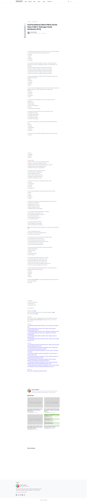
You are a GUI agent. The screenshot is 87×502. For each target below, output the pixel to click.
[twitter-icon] (18, 495)
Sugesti (29, 160)
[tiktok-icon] (24, 495)
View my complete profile (22, 492)
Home (26, 1)
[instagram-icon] (20, 495)
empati (34, 170)
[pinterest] (25, 35)
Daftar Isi (30, 1)
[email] (25, 37)
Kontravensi (30, 111)
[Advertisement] (43, 12)
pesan (40, 51)
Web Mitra (49, 1)
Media (39, 1)
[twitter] (25, 29)
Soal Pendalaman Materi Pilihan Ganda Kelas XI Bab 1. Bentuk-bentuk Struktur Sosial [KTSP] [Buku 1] (35, 427)
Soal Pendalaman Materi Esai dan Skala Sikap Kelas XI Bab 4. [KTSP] (51, 426)
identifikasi (36, 201)
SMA (34, 1)
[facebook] (25, 27)
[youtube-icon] (22, 495)
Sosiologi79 (19, 1)
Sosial (44, 1)
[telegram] (25, 33)
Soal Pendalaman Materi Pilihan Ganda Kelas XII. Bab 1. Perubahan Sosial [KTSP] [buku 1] (34, 410)
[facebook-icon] (16, 495)
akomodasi (34, 267)
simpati (38, 170)
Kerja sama (30, 121)
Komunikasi (31, 221)
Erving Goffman (35, 279)
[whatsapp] (25, 31)
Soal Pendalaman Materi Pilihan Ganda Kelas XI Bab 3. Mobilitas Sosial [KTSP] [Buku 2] (51, 410)
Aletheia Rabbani (23, 485)
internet (38, 89)
